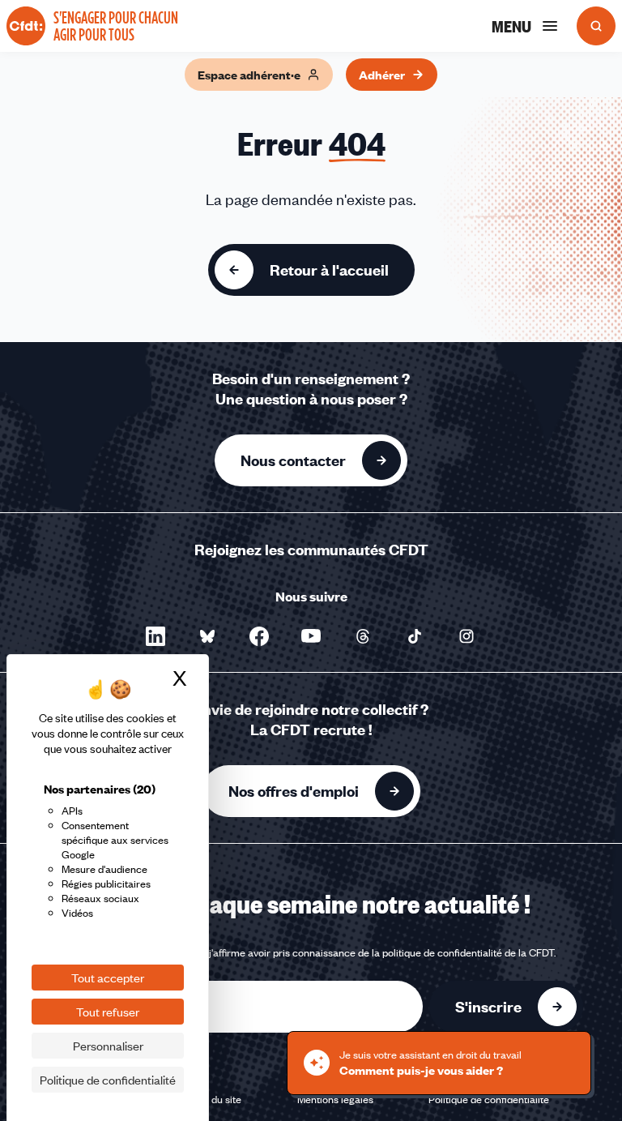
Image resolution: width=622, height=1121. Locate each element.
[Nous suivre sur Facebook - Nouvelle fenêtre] (259, 636)
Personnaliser (108, 1046)
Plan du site (215, 1099)
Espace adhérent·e (249, 74)
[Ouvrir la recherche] (596, 25)
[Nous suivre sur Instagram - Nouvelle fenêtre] (466, 636)
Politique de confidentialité (488, 1099)
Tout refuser (107, 1011)
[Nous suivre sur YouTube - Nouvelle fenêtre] (311, 636)
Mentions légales (335, 1099)
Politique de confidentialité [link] (108, 1080)
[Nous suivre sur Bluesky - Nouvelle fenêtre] (207, 636)
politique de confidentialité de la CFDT (468, 952)
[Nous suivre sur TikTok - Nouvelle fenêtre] (414, 636)
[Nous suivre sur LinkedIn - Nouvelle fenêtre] (155, 636)
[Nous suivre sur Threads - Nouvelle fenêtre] (363, 636)
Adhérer (382, 74)
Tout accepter (107, 977)
